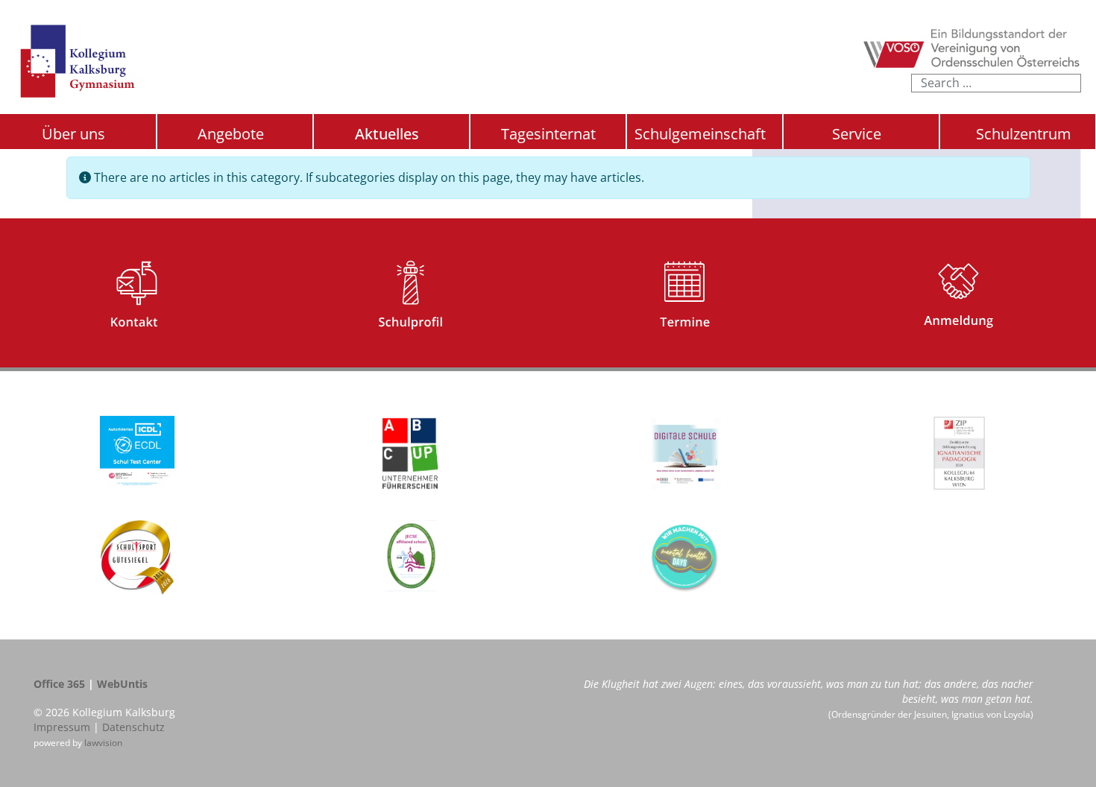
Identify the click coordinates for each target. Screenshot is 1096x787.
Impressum (62, 727)
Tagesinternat (548, 134)
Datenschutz (133, 727)
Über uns (73, 134)
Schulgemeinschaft (700, 134)
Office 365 (59, 684)
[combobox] (996, 83)
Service (856, 134)
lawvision (103, 742)
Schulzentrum (1023, 134)
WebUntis (122, 684)
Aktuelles (387, 134)
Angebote (231, 134)
